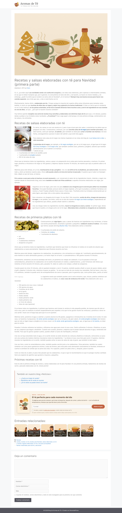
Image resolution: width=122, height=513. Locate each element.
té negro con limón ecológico (84, 199)
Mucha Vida (64, 226)
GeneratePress (74, 510)
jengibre (33, 155)
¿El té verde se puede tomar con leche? (34, 382)
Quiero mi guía (98, 406)
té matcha (96, 321)
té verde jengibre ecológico (88, 319)
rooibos (52, 232)
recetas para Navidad (36, 442)
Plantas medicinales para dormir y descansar (28, 445)
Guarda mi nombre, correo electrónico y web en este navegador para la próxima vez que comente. (49, 495)
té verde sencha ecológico (45, 319)
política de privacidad (49, 410)
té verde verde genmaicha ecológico (67, 321)
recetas (18, 442)
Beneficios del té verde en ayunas (32, 380)
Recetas (18, 440)
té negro (84, 129)
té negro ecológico (67, 144)
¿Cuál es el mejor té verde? (30, 378)
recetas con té (25, 442)
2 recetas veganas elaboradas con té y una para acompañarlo (33, 443)
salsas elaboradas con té (49, 442)
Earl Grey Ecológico (39, 146)
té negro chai (53, 146)
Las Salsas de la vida (97, 138)
